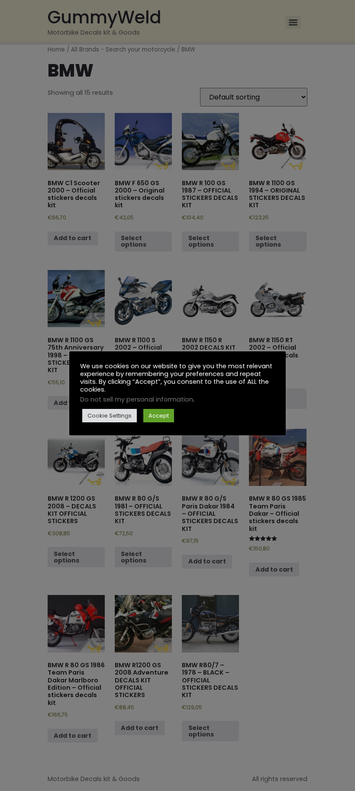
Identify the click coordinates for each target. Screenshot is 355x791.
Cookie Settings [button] (109, 416)
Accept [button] (158, 416)
